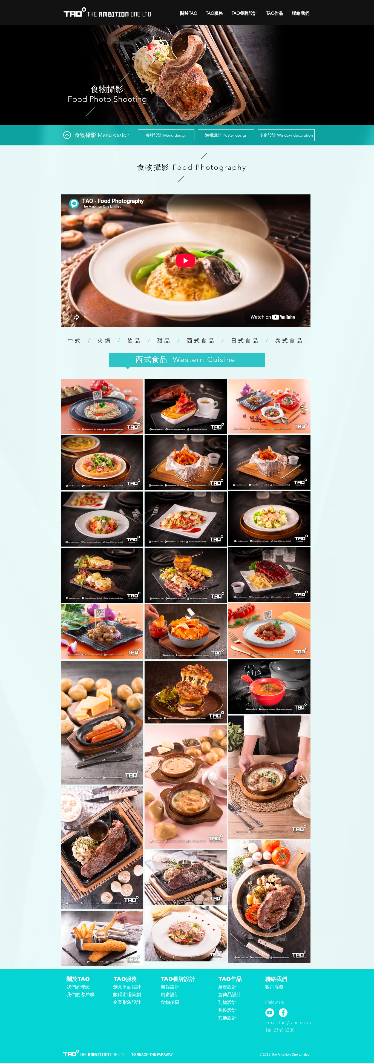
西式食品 (201, 340)
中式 (75, 340)
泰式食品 (289, 340)
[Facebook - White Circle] (283, 1012)
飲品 (134, 340)
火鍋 (104, 340)
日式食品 (245, 340)
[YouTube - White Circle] (269, 1012)
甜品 (164, 340)
